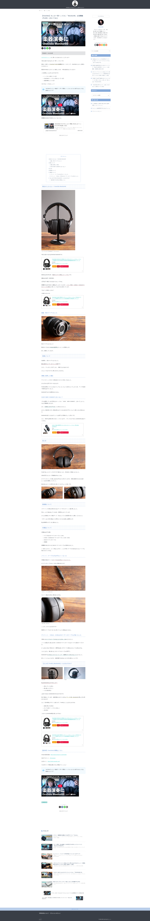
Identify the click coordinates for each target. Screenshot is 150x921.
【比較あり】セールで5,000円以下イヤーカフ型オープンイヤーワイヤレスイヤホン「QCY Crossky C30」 (101, 61)
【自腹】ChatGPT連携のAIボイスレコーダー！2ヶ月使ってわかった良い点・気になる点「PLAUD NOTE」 (101, 80)
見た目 (50, 168)
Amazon (54, 266)
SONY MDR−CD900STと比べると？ (58, 166)
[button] (50, 48)
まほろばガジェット (46, 57)
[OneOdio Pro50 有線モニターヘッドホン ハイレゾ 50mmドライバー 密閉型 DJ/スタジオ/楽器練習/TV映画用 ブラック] (47, 301)
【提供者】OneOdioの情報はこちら (57, 179)
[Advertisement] (63, 144)
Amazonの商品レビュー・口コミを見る (60, 263)
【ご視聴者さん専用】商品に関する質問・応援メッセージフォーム (101, 104)
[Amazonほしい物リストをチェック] (102, 45)
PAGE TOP (75, 909)
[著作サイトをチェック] (95, 45)
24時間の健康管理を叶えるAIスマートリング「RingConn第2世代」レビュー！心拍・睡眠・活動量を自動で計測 (101, 67)
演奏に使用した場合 (54, 164)
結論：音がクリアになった (56, 160)
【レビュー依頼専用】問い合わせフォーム (101, 108)
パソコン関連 (45, 802)
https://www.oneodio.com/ (54, 761)
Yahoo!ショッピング (64, 266)
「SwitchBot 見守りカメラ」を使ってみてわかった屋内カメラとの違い (101, 85)
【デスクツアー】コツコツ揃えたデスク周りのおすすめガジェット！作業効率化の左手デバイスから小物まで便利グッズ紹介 (101, 73)
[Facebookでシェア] (45, 48)
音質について (52, 162)
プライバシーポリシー (97, 111)
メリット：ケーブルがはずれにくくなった (59, 174)
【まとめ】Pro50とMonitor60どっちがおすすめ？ (59, 178)
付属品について (52, 172)
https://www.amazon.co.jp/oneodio (59, 754)
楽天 (58, 266)
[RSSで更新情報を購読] (106, 45)
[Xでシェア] (42, 48)
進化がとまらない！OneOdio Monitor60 (57, 159)
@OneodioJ (52, 758)
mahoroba (100, 26)
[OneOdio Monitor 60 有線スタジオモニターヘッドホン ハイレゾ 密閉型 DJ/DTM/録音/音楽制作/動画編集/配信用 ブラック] (47, 263)
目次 (62, 156)
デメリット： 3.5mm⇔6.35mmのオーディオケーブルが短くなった (64, 176)
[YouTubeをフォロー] (100, 45)
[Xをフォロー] (97, 45)
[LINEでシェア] (47, 48)
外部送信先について (44, 913)
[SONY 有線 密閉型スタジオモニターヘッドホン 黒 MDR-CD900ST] (47, 428)
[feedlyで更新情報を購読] (104, 45)
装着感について (52, 170)
